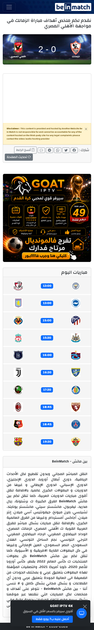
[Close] (86, 129)
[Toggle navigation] (9, 7)
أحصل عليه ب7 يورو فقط (52, 619)
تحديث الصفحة (17, 157)
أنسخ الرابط (23, 150)
